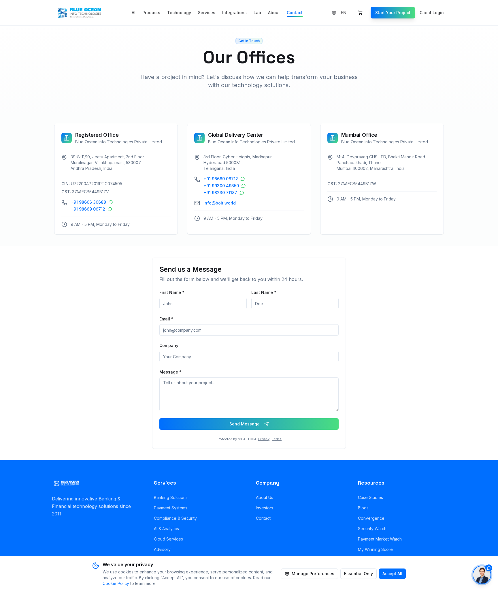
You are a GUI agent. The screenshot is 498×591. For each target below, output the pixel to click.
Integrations (234, 12)
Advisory (162, 549)
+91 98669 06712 (88, 209)
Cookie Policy (116, 583)
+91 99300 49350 (221, 185)
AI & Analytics (166, 528)
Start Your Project (392, 12)
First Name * (171, 292)
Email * (166, 318)
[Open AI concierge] (482, 575)
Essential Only (358, 573)
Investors (264, 507)
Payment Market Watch (380, 538)
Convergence (371, 518)
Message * (170, 371)
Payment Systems (170, 507)
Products (151, 12)
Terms (277, 439)
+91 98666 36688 (88, 202)
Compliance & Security (175, 518)
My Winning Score (375, 549)
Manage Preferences (313, 573)
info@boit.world (219, 202)
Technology (179, 12)
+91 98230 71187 (220, 192)
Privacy (263, 439)
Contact (295, 12)
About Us (264, 497)
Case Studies (370, 497)
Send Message (244, 423)
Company (168, 345)
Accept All (392, 573)
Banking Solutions (171, 497)
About (274, 12)
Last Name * (263, 292)
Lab (257, 12)
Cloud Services (168, 538)
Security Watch (372, 528)
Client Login (432, 12)
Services (206, 12)
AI (133, 12)
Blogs (363, 507)
